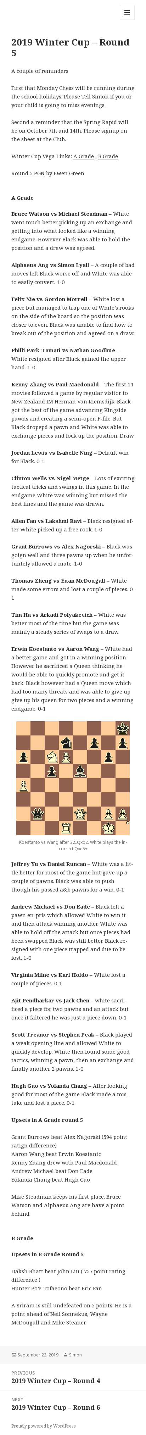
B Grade (108, 156)
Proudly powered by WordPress (43, 1426)
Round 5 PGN (28, 173)
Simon (75, 1355)
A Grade (83, 156)
